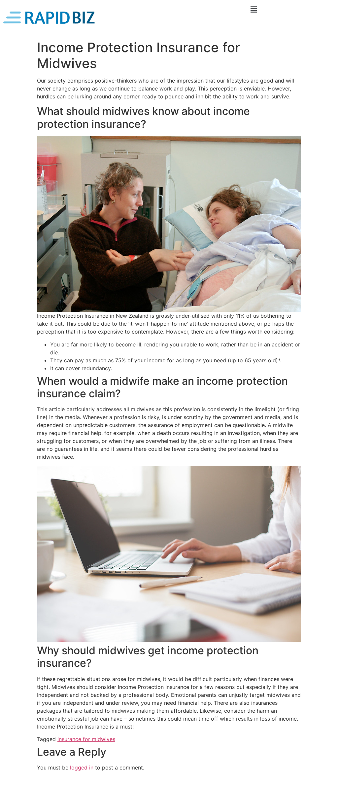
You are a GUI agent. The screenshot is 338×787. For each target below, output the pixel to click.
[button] (253, 9)
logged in (81, 767)
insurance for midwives (86, 739)
